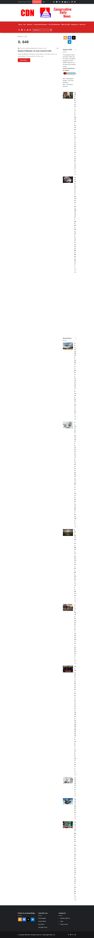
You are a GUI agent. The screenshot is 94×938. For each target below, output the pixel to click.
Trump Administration (40, 24)
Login (61, 921)
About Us (82, 24)
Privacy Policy (64, 924)
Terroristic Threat (75, 783)
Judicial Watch (42, 921)
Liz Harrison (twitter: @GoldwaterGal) (28, 48)
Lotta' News (41, 924)
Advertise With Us (65, 918)
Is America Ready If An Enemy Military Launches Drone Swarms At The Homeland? (75, 378)
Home (20, 24)
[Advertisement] (69, 305)
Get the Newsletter (54, 24)
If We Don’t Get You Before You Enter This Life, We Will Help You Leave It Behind (75, 562)
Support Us (74, 24)
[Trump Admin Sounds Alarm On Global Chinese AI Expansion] (68, 607)
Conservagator (42, 918)
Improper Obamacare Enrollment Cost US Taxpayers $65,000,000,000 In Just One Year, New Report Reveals (75, 222)
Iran (24, 24)
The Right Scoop (42, 927)
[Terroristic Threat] (68, 780)
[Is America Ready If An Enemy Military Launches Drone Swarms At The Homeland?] (68, 346)
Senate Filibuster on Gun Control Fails (34, 51)
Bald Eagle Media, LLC (49, 934)
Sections (29, 24)
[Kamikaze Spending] (68, 801)
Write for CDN (65, 24)
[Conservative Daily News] (47, 13)
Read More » (24, 60)
